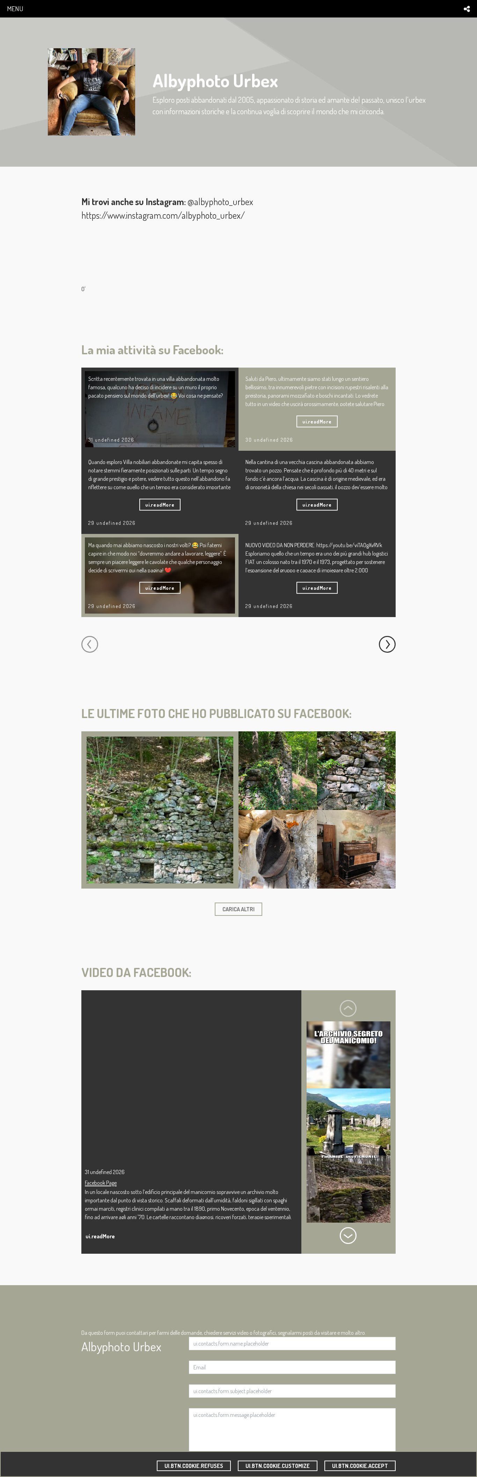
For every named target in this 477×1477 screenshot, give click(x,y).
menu (15, 8)
